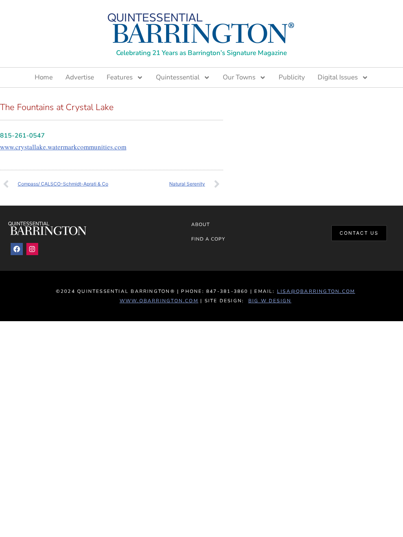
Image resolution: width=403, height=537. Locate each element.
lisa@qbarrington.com (316, 291)
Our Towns (239, 77)
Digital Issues (338, 77)
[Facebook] (17, 249)
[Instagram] (32, 249)
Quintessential (178, 77)
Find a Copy (208, 239)
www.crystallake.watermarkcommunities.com (63, 146)
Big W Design (270, 301)
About (200, 224)
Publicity (292, 77)
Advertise (79, 77)
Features (120, 77)
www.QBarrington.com (159, 301)
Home (44, 77)
